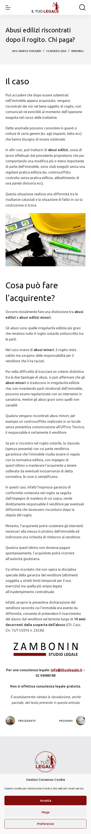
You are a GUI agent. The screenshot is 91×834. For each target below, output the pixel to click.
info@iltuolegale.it (66, 670)
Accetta (45, 800)
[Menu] (8, 7)
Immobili (77, 51)
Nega (46, 812)
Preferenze (45, 824)
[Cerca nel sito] (82, 7)
